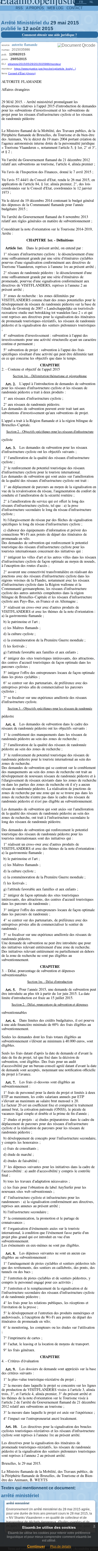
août (35, 28)
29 (53, 22)
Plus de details (60, 1546)
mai (61, 22)
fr (81, 1)
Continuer (36, 1546)
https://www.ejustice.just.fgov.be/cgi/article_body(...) (45, 68)
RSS (19, 8)
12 (25, 28)
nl (91, 1)
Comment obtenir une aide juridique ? (49, 34)
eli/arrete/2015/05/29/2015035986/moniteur (34, 63)
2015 (73, 22)
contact (75, 8)
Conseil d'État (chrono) (22, 73)
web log (55, 8)
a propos (35, 8)
